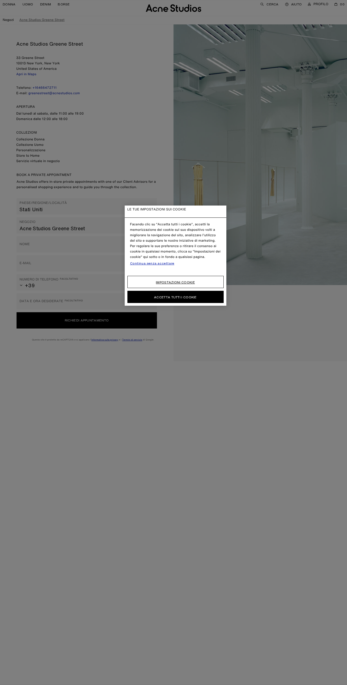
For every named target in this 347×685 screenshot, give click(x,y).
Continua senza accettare (152, 263)
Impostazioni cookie (175, 282)
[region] (175, 256)
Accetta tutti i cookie (175, 297)
